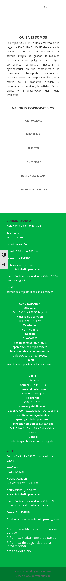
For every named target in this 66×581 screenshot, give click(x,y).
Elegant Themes (40, 571)
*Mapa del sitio (19, 551)
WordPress (43, 576)
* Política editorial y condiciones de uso (32, 531)
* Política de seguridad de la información (29, 544)
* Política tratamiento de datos (31, 537)
